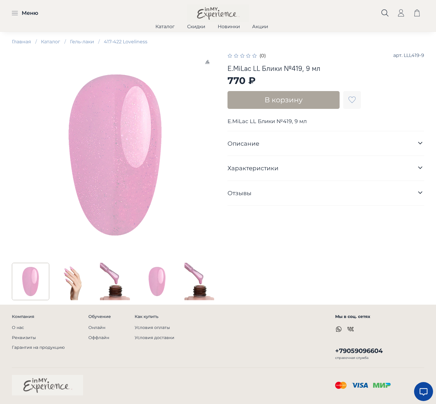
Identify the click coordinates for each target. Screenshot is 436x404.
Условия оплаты (152, 327)
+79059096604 (359, 350)
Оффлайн (98, 337)
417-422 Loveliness (125, 41)
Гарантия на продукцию (38, 347)
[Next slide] (208, 155)
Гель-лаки (82, 41)
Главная (21, 41)
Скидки (196, 26)
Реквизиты (24, 337)
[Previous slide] (21, 155)
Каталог (165, 26)
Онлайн (96, 327)
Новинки (229, 26)
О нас (18, 327)
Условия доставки (154, 337)
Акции (260, 26)
